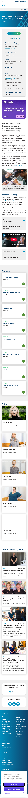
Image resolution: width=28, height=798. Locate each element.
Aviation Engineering (5, 718)
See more (21, 549)
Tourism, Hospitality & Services (19, 734)
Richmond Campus (7, 762)
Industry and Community (8, 749)
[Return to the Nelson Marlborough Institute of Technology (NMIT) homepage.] (4, 5)
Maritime (4, 735)
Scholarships (5, 752)
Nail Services (7, 308)
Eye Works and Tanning (11, 354)
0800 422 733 (16, 38)
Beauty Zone (9, 201)
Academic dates (6, 743)
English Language (6, 733)
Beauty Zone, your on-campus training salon (12, 227)
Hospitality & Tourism (19, 716)
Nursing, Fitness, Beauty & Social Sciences (20, 723)
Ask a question (14, 37)
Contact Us (5, 769)
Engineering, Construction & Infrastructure (6, 729)
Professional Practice (10, 277)
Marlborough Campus (8, 764)
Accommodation (6, 747)
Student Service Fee (11, 78)
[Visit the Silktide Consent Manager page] (23, 793)
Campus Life (5, 758)
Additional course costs (10, 257)
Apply (3, 745)
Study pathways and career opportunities (11, 220)
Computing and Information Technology (6, 723)
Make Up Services (9, 339)
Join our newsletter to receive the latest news (14, 689)
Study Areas (5, 713)
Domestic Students (20, 1)
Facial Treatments (9, 323)
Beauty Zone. (18, 165)
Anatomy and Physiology (11, 292)
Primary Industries (21, 726)
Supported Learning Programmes (19, 729)
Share (24, 9)
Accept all (14, 784)
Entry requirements (9, 251)
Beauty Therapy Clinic (10, 385)
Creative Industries (7, 726)
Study (3, 741)
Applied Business (6, 716)
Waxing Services (9, 370)
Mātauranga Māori (21, 719)
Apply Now (14, 33)
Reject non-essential (14, 789)
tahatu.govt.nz (9, 48)
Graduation (5, 751)
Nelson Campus (6, 760)
